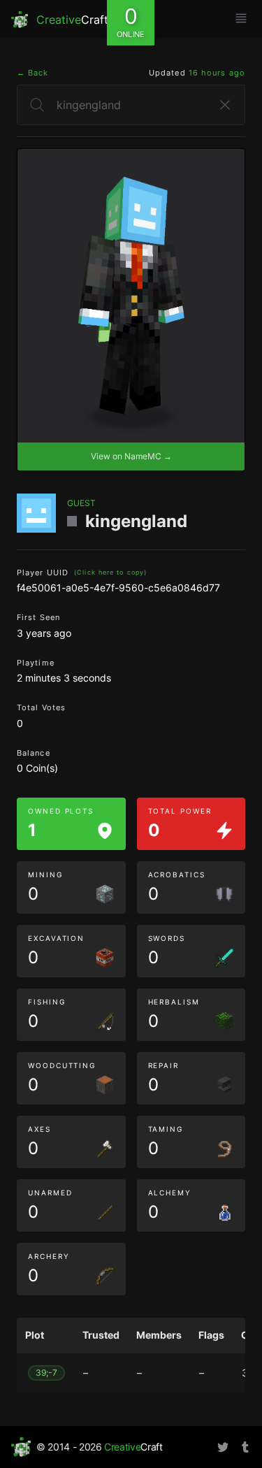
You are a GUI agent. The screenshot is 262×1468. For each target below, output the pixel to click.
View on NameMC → (131, 456)
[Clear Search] (225, 104)
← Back (33, 73)
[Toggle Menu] (241, 18)
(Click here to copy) (110, 572)
